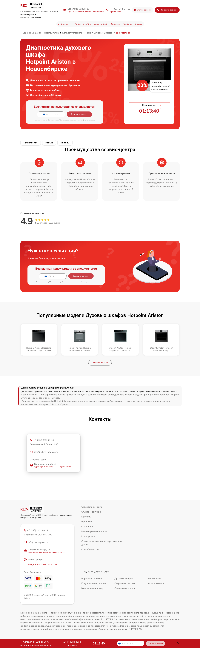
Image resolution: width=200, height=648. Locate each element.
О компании (63, 24)
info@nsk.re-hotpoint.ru (46, 452)
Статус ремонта (144, 10)
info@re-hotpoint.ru (38, 542)
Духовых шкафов (123, 578)
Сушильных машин (124, 588)
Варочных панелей (91, 578)
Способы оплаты (90, 549)
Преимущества (31, 142)
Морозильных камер (92, 588)
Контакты (127, 24)
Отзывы (138, 24)
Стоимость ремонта (91, 506)
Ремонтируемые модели (94, 531)
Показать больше (100, 362)
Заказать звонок (168, 10)
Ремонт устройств (83, 24)
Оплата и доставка (91, 511)
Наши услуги (88, 536)
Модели (49, 142)
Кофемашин (154, 578)
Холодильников (156, 583)
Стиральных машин (125, 583)
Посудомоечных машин (93, 583)
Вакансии (115, 24)
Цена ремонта (100, 24)
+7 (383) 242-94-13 (120, 8)
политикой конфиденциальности (84, 120)
